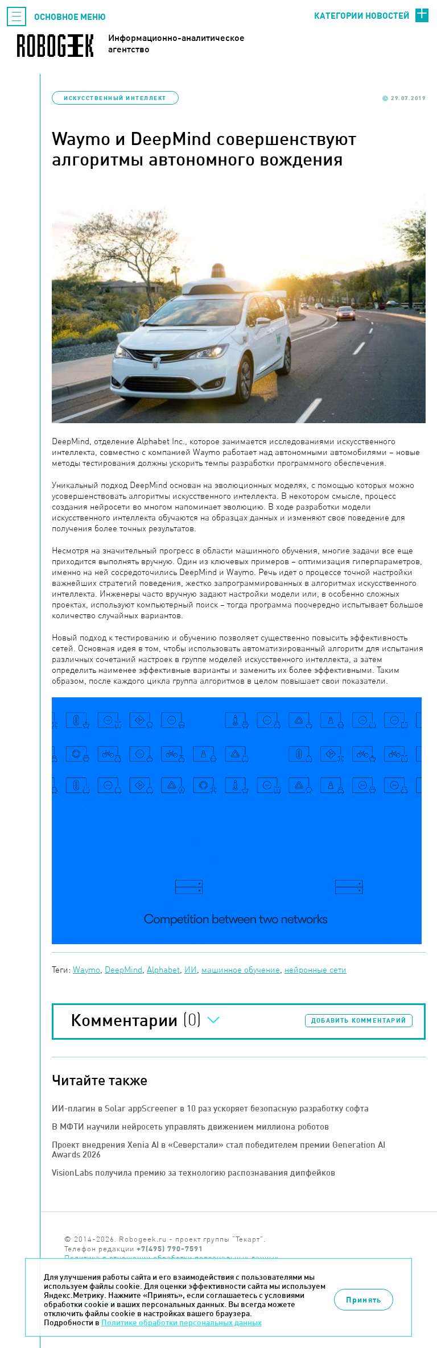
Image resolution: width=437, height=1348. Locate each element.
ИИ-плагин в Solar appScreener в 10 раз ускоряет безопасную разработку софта (210, 1108)
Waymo (86, 969)
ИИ (190, 969)
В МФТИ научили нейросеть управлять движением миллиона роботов (190, 1126)
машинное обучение (240, 969)
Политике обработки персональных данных (181, 1322)
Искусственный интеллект (115, 97)
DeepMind (123, 969)
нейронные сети (316, 969)
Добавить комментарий (358, 1020)
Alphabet (163, 969)
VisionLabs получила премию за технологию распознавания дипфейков (193, 1172)
